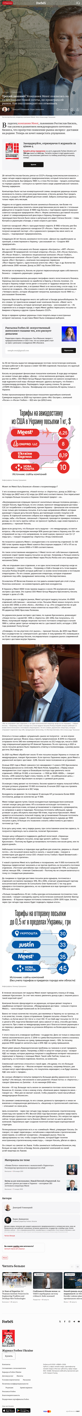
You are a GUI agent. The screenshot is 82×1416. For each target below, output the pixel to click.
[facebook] (64, 1321)
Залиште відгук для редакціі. (14, 1249)
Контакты (6, 1364)
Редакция (9, 1388)
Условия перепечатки (11, 1380)
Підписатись (68, 350)
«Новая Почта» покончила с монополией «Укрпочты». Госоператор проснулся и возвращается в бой (29, 1166)
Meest (5, 1258)
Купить (8, 1356)
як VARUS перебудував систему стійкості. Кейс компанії (46, 1293)
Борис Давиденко (37, 109)
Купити (33, 164)
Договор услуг (7, 1376)
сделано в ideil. (73, 1411)
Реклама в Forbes (9, 1391)
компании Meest (28, 123)
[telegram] (74, 1321)
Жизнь (66, 1302)
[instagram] (69, 1321)
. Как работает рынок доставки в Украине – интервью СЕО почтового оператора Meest (32, 1183)
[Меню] (78, 3)
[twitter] (60, 1321)
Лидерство (36, 1299)
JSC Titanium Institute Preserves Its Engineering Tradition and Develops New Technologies (15, 1294)
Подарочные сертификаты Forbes (15, 1399)
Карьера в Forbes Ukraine (11, 1372)
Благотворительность (11, 1395)
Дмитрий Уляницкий (20, 109)
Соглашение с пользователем (14, 1368)
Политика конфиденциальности (15, 1384)
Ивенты (20, 1376)
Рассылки (27, 1380)
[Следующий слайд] (77, 1266)
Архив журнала (26, 1388)
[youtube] (78, 1321)
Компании (5, 92)
